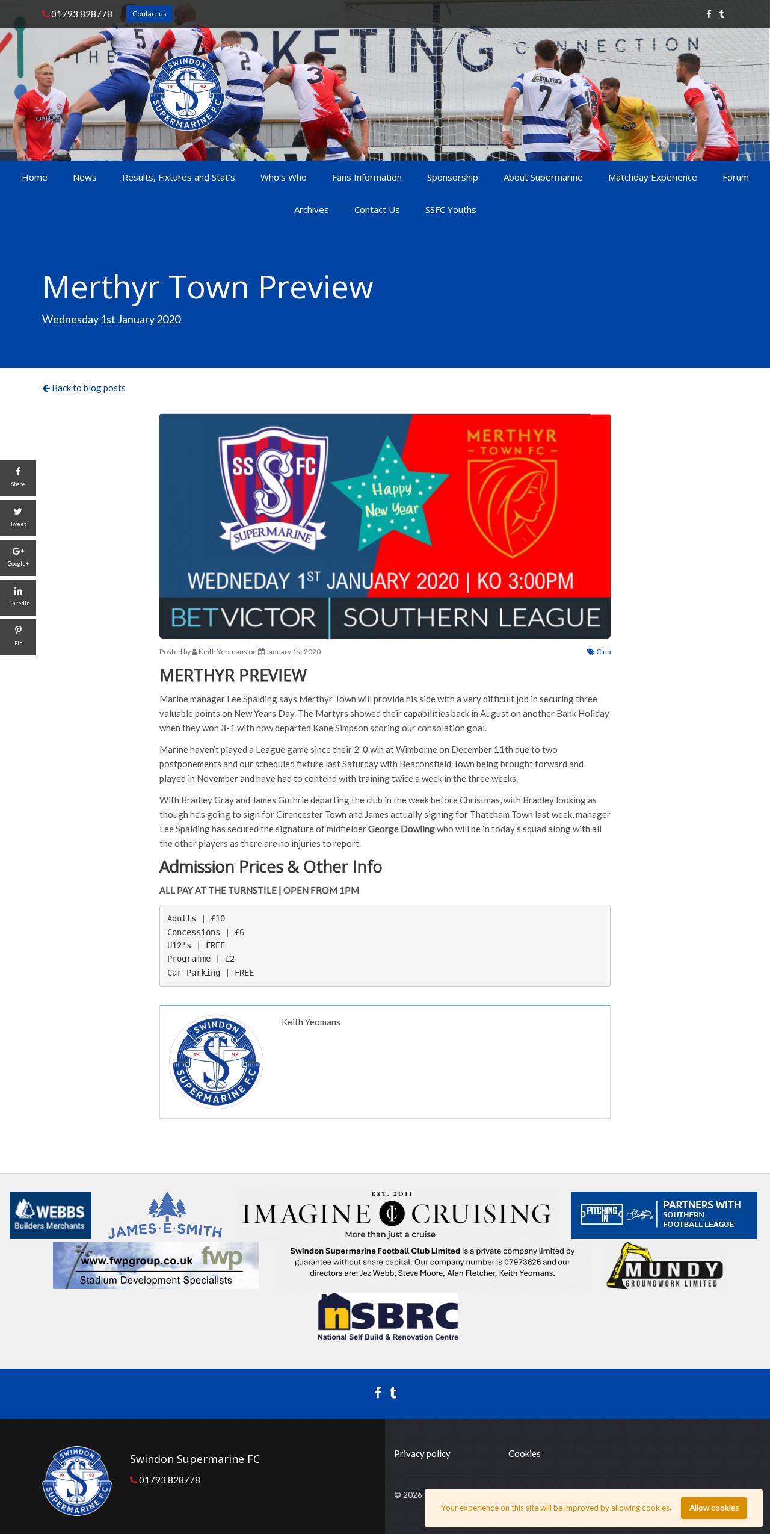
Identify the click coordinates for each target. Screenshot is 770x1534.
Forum (735, 177)
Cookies (524, 1453)
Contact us (149, 13)
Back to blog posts (88, 387)
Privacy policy (422, 1453)
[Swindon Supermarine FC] (187, 93)
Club (603, 651)
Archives (311, 209)
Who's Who (283, 177)
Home (35, 177)
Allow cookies (714, 1507)
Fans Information (367, 177)
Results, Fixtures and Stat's (178, 177)
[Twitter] (722, 13)
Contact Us (377, 209)
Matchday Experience (652, 177)
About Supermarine (543, 177)
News (85, 177)
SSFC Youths (450, 209)
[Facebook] (709, 13)
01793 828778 (80, 13)
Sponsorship (452, 177)
